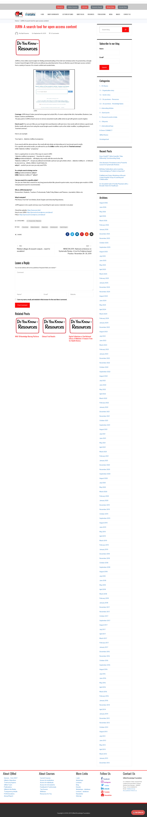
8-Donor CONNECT (106, 130)
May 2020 (103, 487)
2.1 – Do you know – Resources (109, 99)
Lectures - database (82, 791)
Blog (77, 785)
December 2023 (105, 327)
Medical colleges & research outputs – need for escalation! (33, 248)
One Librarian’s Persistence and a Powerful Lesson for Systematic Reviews (113, 164)
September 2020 (105, 474)
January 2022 (104, 407)
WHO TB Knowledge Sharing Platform (27, 336)
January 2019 (104, 549)
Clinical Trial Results (48, 336)
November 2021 (105, 416)
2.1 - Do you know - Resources (34, 221)
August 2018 (104, 572)
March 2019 (103, 540)
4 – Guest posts (105, 113)
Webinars (43, 791)
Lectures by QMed (67, 14)
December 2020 (105, 465)
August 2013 (103, 732)
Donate (78, 787)
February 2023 (104, 349)
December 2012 (105, 763)
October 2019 (104, 514)
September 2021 (105, 425)
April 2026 (103, 216)
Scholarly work (53, 227)
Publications (102, 14)
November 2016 (105, 656)
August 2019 (104, 523)
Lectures (79, 782)
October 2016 (104, 660)
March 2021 (103, 452)
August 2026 (104, 203)
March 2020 (103, 492)
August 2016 (104, 669)
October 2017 (104, 616)
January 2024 (104, 323)
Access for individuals (47, 782)
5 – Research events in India (108, 117)
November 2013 (105, 723)
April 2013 (103, 749)
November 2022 (105, 363)
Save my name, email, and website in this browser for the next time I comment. (42, 299)
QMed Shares (104, 135)
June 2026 (103, 207)
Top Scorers (44, 789)
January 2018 (104, 603)
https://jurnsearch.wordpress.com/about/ (40, 212)
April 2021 (103, 447)
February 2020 (104, 496)
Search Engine (63, 227)
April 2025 (103, 269)
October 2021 (104, 420)
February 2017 (104, 643)
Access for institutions (47, 780)
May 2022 (103, 389)
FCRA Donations (9, 794)
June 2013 (103, 740)
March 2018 (103, 594)
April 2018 (103, 589)
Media (110, 14)
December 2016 (105, 652)
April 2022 (103, 394)
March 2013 (103, 754)
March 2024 (103, 314)
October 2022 (104, 367)
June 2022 (103, 385)
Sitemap (78, 796)
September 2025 (105, 247)
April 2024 (103, 309)
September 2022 (105, 372)
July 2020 (103, 483)
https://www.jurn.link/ (34, 210)
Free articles (25, 227)
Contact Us (127, 14)
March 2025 (103, 274)
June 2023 (103, 340)
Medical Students (35, 227)
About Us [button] (60, 7)
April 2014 (103, 709)
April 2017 (103, 634)
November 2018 (105, 558)
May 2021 (103, 443)
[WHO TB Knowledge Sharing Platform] (27, 325)
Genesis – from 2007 (10, 778)
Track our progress (10, 782)
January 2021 (104, 460)
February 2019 (104, 545)
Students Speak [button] (97, 7)
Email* (102, 57)
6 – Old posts (104, 121)
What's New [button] (110, 7)
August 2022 (104, 376)
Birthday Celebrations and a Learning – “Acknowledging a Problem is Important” (112, 170)
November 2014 (105, 705)
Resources (91, 14)
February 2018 (104, 598)
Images (118, 14)
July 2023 (103, 336)
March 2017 (103, 638)
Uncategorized (104, 139)
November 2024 (105, 292)
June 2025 (103, 260)
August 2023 (104, 332)
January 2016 (104, 700)
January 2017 (104, 647)
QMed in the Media (10, 789)
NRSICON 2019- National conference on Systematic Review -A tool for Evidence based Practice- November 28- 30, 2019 (75, 250)
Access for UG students (47, 785)
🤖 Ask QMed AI (138, 812)
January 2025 (104, 283)
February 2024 (104, 318)
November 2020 (105, 469)
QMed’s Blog (80, 14)
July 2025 (103, 256)
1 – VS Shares (104, 86)
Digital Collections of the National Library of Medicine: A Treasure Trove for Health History (80, 338)
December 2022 (105, 358)
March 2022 (103, 398)
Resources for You (46, 794)
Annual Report (8, 796)
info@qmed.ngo (131, 789)
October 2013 (104, 727)
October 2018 (104, 563)
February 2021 (104, 456)
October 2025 (104, 243)
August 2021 (103, 429)
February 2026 (104, 225)
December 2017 (105, 607)
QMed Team (8, 785)
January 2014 (104, 714)
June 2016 (103, 678)
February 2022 (104, 403)
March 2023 (103, 345)
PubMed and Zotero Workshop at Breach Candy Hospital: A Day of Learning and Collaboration (113, 177)
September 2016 (105, 665)
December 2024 (105, 287)
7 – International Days (106, 126)
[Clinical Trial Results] (54, 325)
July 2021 (102, 434)
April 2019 (103, 536)
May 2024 (103, 305)
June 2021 (103, 438)
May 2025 (103, 265)
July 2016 (103, 674)
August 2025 (104, 252)
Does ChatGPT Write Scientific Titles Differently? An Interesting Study (111, 157)
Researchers (45, 227)
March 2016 (103, 692)
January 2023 (104, 354)
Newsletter (79, 794)
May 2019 (103, 532)
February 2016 (104, 696)
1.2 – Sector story (105, 95)
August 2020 (104, 478)
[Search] (125, 29)
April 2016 (103, 687)
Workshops (79, 780)
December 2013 (105, 718)
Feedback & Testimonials (48, 787)
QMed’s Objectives (10, 780)
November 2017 (105, 612)
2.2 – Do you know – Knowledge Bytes (111, 104)
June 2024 (103, 300)
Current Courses (45, 778)
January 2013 (104, 758)
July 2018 (103, 576)
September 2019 (105, 518)
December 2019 (105, 505)
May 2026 (103, 212)
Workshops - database (83, 789)
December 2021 (105, 412)
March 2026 (103, 221)
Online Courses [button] (72, 7)
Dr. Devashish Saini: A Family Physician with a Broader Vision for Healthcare (114, 185)
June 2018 (103, 580)
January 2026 (104, 229)
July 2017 (103, 629)
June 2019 (103, 527)
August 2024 (104, 296)
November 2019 (105, 509)
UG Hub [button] (84, 7)
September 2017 (105, 620)
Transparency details (10, 791)
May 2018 (103, 585)
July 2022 (103, 380)
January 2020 (104, 500)
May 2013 (103, 745)
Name (102, 49)
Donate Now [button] (123, 7)
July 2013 (102, 736)
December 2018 (105, 554)
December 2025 (105, 234)
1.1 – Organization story (107, 90)
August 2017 (104, 625)
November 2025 (105, 238)
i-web (42, 14)
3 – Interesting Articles (107, 108)
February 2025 (104, 278)
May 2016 (103, 683)
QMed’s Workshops (53, 14)
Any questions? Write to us (130, 790)
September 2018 (105, 567)
